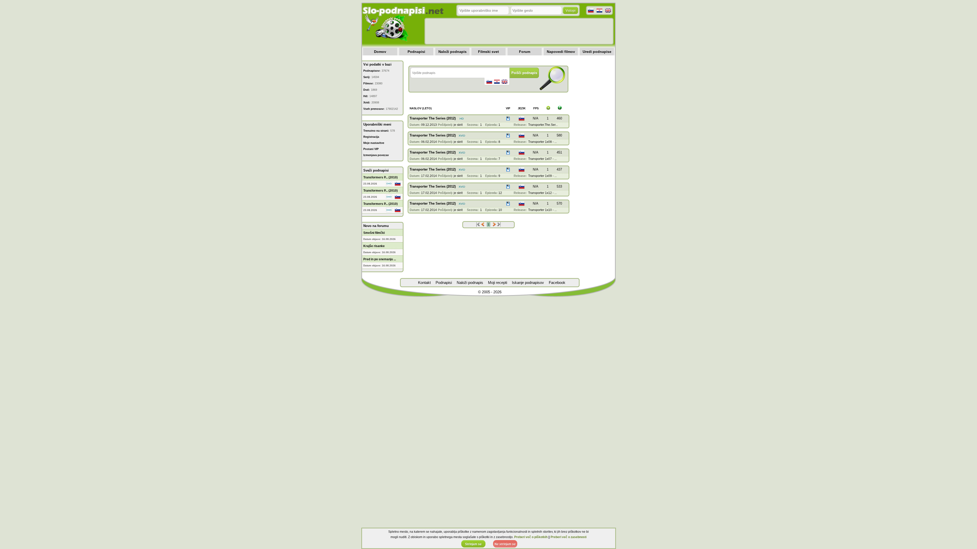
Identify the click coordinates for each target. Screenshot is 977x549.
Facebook (557, 282)
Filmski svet (488, 52)
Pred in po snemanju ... (379, 259)
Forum (524, 52)
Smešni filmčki (374, 233)
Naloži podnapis (452, 52)
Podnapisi (416, 52)
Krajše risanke (374, 246)
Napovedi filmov (561, 52)
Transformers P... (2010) (380, 177)
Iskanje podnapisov (528, 282)
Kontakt (424, 282)
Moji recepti (497, 282)
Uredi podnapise (597, 52)
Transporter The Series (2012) (433, 118)
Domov (380, 52)
